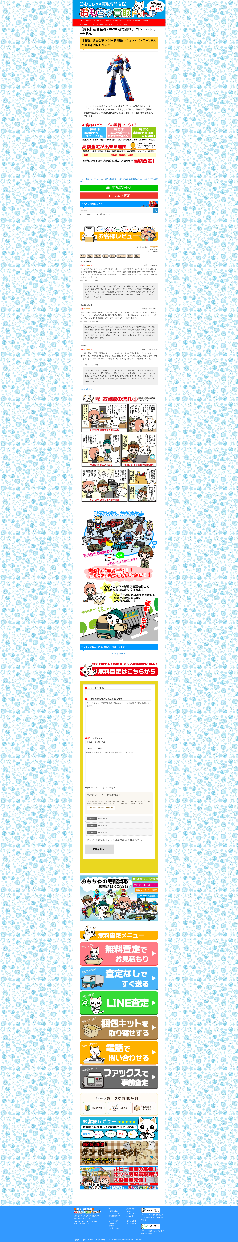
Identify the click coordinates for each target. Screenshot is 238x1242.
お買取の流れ (107, 20)
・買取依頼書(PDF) (113, 1216)
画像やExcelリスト (100, 788)
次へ (85, 389)
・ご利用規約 (111, 1223)
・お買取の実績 (129, 1209)
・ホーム (110, 1209)
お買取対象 (127, 20)
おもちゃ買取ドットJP (102, 1240)
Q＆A (93, 24)
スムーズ (121, 256)
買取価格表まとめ (85, 24)
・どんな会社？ (129, 1216)
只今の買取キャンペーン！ (93, 20)
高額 (112, 256)
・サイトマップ (112, 1221)
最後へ (89, 389)
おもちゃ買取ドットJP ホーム (91, 179)
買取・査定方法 (117, 20)
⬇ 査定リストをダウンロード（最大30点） (101, 807)
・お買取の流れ (112, 1211)
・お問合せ (111, 1226)
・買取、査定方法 (113, 1213)
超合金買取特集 (110, 179)
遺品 (136, 256)
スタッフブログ (109, 24)
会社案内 (100, 24)
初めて (97, 256)
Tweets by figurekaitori (119, 653)
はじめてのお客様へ (122, 24)
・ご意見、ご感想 (113, 1228)
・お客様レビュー (130, 1211)
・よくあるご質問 (130, 1213)
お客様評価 (145, 20)
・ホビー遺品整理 (130, 1221)
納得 (129, 256)
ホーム (81, 20)
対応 (82, 256)
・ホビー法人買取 (130, 1223)
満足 (89, 256)
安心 (105, 256)
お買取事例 (136, 20)
